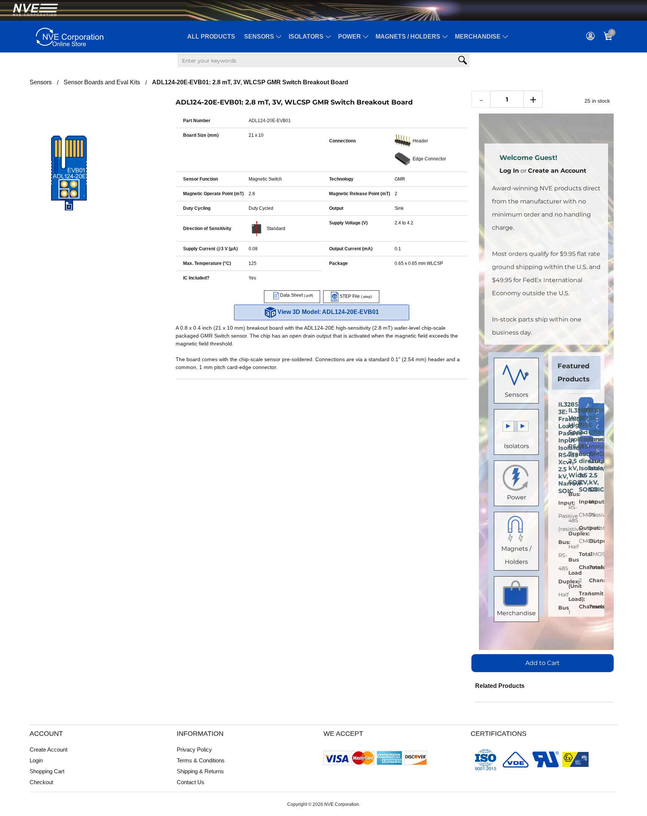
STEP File (355, 296)
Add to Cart (542, 663)
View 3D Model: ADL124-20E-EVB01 (327, 312)
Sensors (259, 36)
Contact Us (190, 782)
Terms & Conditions (201, 760)
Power (349, 36)
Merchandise (478, 36)
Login (36, 760)
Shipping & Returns (200, 771)
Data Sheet (296, 295)
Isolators (306, 36)
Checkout (41, 782)
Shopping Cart (47, 771)
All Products (211, 36)
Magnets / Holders (408, 36)
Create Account (48, 749)
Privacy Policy (194, 749)
